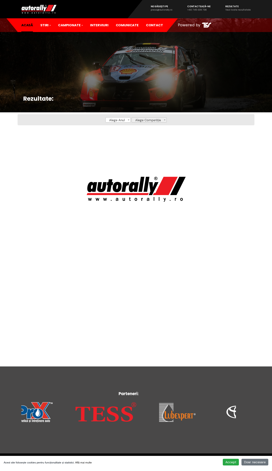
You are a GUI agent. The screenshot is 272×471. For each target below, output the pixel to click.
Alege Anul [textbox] (117, 120)
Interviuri (99, 25)
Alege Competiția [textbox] (148, 120)
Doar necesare (255, 462)
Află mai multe (83, 462)
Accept (230, 462)
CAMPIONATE (69, 25)
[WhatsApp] (239, 25)
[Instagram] (232, 25)
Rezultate (238, 8)
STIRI (44, 25)
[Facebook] (224, 25)
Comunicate (127, 25)
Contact (154, 25)
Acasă (27, 25)
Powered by (189, 25)
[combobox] (118, 120)
